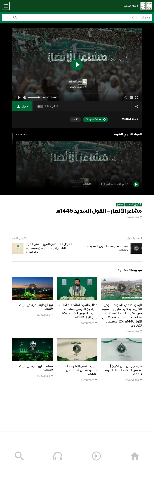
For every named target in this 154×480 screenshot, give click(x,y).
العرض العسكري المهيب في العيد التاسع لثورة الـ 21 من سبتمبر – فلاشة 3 (49, 248)
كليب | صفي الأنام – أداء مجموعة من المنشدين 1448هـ (81, 370)
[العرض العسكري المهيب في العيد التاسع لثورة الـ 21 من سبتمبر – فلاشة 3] (17, 248)
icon (121, 288)
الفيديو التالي (19, 238)
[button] (6, 6)
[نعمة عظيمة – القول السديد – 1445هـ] (136, 248)
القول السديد (133, 204)
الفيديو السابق (134, 238)
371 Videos (23, 135)
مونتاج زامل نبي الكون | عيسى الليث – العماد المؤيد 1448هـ (123, 370)
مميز (120, 204)
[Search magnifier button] (15, 17)
